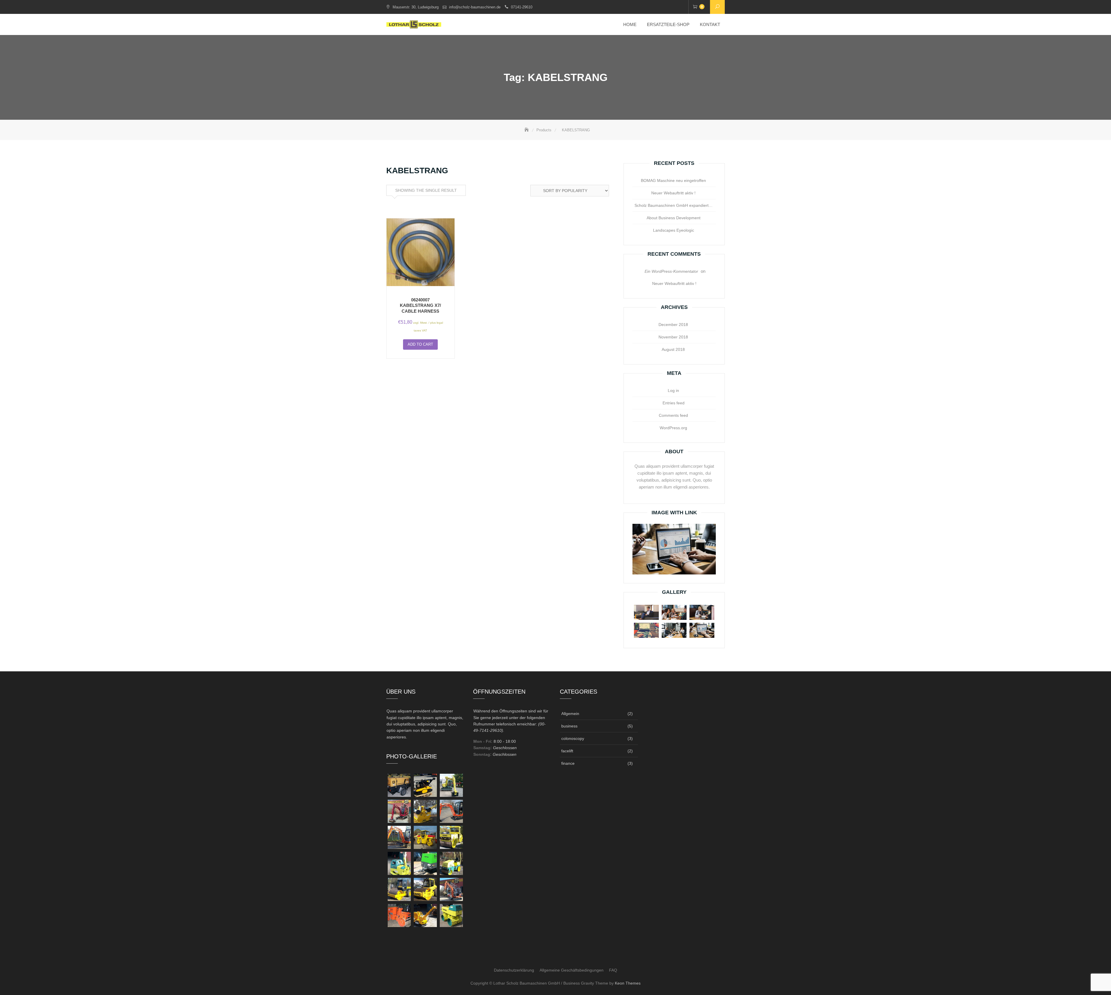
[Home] (527, 130)
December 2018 (673, 324)
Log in (673, 390)
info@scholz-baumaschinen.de (475, 7)
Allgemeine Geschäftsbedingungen (572, 970)
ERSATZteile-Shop (668, 24)
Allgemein (570, 713)
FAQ (613, 970)
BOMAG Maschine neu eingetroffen (673, 180)
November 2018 (673, 337)
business (569, 726)
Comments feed (673, 415)
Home (630, 24)
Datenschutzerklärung (514, 970)
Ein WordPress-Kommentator (671, 271)
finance (568, 763)
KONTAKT (710, 24)
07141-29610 (521, 7)
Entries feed (674, 403)
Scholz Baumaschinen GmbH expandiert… (673, 205)
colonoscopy (572, 738)
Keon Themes (628, 983)
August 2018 (673, 349)
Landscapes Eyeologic (673, 230)
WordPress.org (673, 427)
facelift (567, 751)
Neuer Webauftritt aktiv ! (673, 193)
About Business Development (673, 217)
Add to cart (420, 344)
